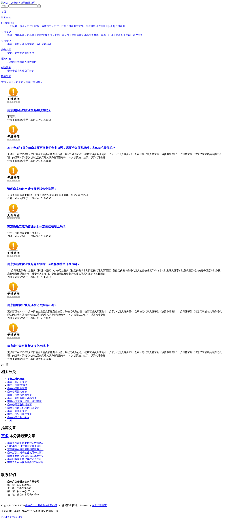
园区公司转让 (44, 44)
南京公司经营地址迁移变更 (22, 398)
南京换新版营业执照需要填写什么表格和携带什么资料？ (43, 264)
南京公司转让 (14, 44)
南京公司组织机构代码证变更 (23, 407)
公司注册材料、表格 (35, 26)
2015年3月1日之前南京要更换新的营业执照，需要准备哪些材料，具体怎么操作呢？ (61, 147)
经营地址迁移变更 (84, 35)
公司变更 (6, 32)
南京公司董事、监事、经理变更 (24, 401)
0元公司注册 (8, 23)
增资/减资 (44, 35)
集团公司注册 (100, 26)
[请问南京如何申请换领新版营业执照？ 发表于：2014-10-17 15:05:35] (13, 182)
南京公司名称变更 (17, 382)
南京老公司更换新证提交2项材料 (28, 345)
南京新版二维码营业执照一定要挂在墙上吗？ (36, 226)
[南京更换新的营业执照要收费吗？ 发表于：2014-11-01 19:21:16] (13, 104)
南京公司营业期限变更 (19, 404)
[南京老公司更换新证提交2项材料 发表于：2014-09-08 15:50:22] (13, 339)
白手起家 (29, 70)
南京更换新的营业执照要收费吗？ (29, 110)
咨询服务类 (28, 53)
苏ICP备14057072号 (11, 516)
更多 (5, 436)
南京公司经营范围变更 (19, 395)
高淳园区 (32, 61)
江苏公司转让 (29, 44)
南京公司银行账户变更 (19, 414)
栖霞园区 (22, 61)
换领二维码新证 (15, 35)
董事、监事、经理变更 (106, 35)
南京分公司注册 (84, 26)
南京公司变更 (16, 82)
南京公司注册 (54, 26)
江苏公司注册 (68, 26)
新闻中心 (6, 17)
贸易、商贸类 (14, 53)
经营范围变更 (66, 35)
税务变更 (123, 35)
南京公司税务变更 (17, 411)
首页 (3, 11)
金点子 (11, 70)
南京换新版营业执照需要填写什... (25, 456)
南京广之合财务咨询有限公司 (41, 505)
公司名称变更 (31, 35)
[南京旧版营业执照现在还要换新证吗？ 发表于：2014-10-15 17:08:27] (13, 298)
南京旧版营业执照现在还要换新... (25, 459)
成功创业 (19, 70)
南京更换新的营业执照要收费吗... (25, 443)
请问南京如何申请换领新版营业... (25, 449)
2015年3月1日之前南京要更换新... (25, 446)
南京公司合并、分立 (18, 417)
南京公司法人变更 (17, 391)
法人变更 (54, 35)
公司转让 (6, 40)
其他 (9, 420)
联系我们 (6, 76)
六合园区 (12, 61)
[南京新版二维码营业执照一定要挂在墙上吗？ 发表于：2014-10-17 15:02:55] (13, 220)
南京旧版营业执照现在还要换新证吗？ (32, 305)
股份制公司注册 (116, 26)
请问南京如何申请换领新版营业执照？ (32, 188)
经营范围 (6, 49)
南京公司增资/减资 (17, 385)
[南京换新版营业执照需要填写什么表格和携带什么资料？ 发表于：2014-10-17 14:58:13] (13, 258)
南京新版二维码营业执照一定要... (25, 452)
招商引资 (6, 58)
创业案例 (6, 67)
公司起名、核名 (15, 26)
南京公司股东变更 (17, 388)
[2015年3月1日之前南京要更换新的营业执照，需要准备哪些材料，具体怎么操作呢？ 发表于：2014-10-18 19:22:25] (13, 141)
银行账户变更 (135, 35)
